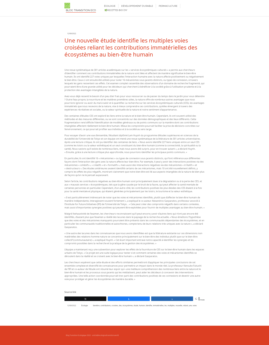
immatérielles (158, 305)
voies (195, 305)
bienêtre (96, 305)
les (165, 305)
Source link (70, 292)
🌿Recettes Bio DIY (115, 10)
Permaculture (168, 6)
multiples (171, 305)
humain (142, 305)
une (190, 305)
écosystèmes (128, 305)
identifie (149, 305)
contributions (105, 305)
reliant (185, 305)
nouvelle (179, 305)
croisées (115, 305)
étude (136, 305)
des (120, 305)
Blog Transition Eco (81, 10)
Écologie (109, 6)
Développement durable (137, 6)
